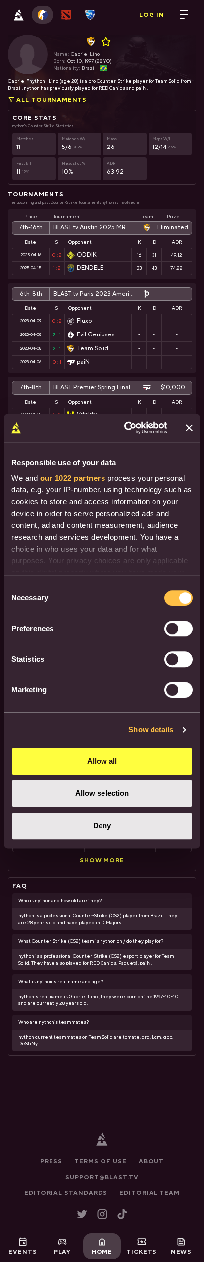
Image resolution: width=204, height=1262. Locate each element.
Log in (151, 14)
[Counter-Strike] (42, 15)
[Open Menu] (184, 15)
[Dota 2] (66, 15)
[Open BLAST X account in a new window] (82, 1214)
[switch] (178, 628)
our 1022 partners (72, 478)
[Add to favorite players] (107, 42)
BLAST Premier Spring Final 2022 (94, 387)
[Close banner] (189, 427)
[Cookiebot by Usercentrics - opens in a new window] (126, 427)
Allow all (102, 761)
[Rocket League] (90, 15)
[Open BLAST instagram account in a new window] (102, 1214)
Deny (102, 825)
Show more (102, 860)
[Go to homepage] (19, 15)
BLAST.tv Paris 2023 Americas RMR (94, 293)
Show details (150, 729)
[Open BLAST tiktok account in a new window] (122, 1214)
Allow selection (102, 793)
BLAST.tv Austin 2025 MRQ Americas (94, 227)
